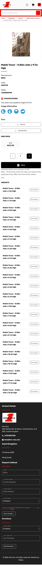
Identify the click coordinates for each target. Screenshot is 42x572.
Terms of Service (6, 509)
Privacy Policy (33, 507)
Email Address (8, 489)
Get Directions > (9, 546)
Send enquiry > (9, 514)
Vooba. (21, 560)
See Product (34, 189)
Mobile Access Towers (33, 18)
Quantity (21, 153)
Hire (23, 165)
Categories (11, 18)
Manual (22, 124)
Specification (22, 131)
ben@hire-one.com (12, 440)
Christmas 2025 (8, 452)
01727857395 (9, 436)
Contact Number (8, 479)
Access (20, 18)
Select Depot (7, 498)
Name (5, 470)
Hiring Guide (7, 457)
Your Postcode (8, 535)
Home (3, 18)
